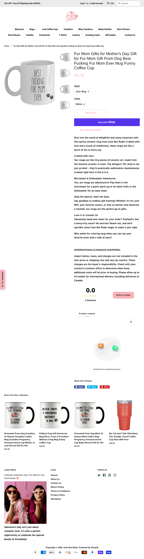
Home (6, 46)
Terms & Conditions (60, 491)
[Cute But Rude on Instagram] (114, 476)
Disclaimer (56, 499)
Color (77, 99)
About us (55, 479)
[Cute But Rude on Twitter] (99, 476)
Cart (112, 3)
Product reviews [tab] (87, 313)
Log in (82, 3)
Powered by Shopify (88, 547)
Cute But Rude (71, 547)
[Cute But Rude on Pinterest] (109, 476)
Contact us (56, 483)
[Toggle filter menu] (131, 322)
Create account (96, 3)
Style (77, 86)
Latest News (10, 470)
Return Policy (57, 487)
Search (54, 475)
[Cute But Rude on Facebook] (104, 476)
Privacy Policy (58, 495)
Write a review (123, 295)
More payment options (91, 129)
